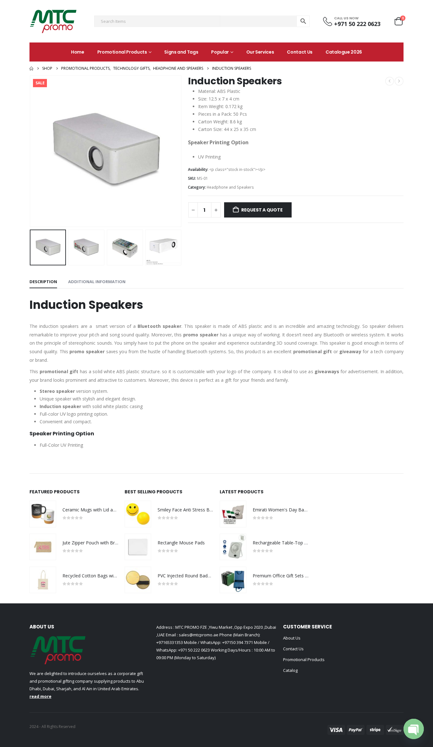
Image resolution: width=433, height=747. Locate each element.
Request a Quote (262, 210)
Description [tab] (43, 281)
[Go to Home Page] (31, 68)
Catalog (290, 670)
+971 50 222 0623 (194, 650)
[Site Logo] (53, 21)
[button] (31, 151)
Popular (220, 52)
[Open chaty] (414, 729)
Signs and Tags (181, 52)
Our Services (260, 52)
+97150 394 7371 (237, 642)
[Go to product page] (42, 514)
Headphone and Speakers (230, 187)
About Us (292, 638)
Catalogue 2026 (344, 52)
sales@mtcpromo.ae (198, 635)
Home (77, 52)
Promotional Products (122, 52)
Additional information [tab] (97, 281)
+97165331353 (169, 642)
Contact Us (300, 52)
